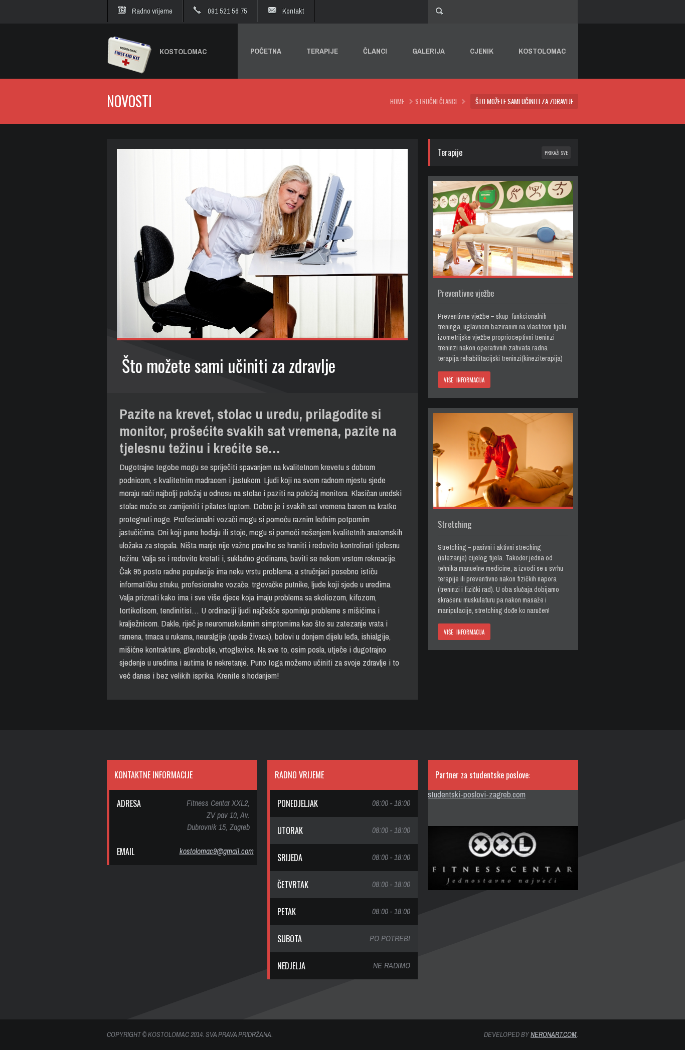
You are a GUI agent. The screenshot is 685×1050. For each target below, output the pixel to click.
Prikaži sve (556, 152)
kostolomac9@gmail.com (217, 851)
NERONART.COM (554, 1034)
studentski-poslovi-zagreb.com (477, 794)
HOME (397, 101)
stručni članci (436, 101)
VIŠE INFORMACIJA (464, 380)
